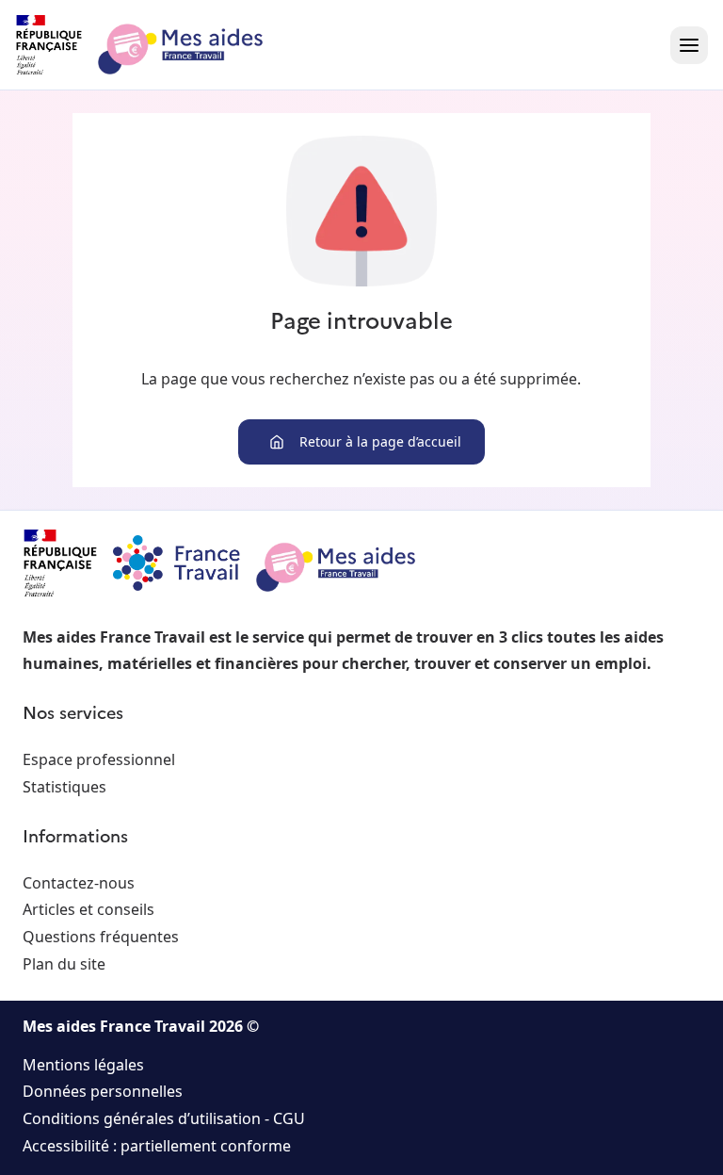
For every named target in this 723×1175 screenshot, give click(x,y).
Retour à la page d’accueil (380, 441)
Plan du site (64, 964)
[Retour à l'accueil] (156, 45)
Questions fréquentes (101, 936)
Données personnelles (103, 1091)
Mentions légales (83, 1064)
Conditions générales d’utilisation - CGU (164, 1118)
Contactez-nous (79, 883)
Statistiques (64, 786)
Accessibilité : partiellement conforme (157, 1145)
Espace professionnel (99, 759)
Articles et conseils (88, 909)
